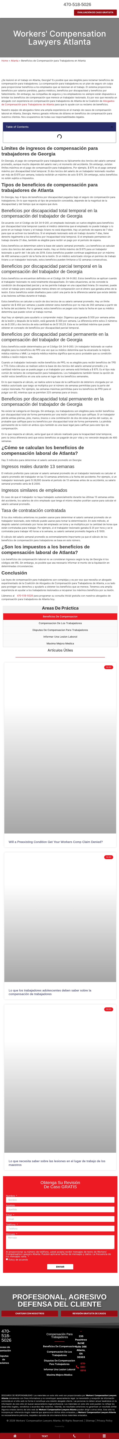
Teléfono (11, 1224)
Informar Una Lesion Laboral (60, 636)
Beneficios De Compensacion (60, 616)
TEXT (45, 1436)
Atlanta (14, 60)
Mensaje (11, 1234)
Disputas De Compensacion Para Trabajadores (60, 630)
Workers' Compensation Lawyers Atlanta (59, 38)
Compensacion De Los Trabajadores (60, 623)
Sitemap (90, 1420)
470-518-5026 (77, 4)
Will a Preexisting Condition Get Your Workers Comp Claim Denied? (56, 842)
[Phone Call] (74, 1436)
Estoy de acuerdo (18, 1259)
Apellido (10, 1205)
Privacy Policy (104, 1420)
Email (9, 1215)
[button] (112, 127)
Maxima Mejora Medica (60, 643)
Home (4, 60)
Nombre (11, 1196)
